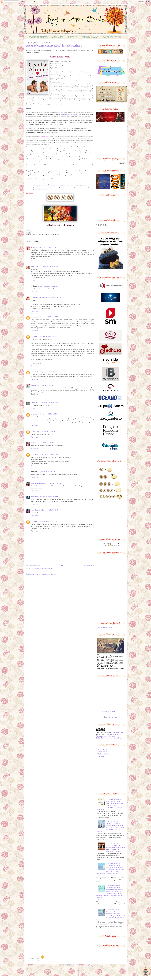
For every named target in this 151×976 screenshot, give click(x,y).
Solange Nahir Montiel (38, 483)
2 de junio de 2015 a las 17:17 (44, 443)
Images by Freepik (62, 965)
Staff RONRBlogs (117, 732)
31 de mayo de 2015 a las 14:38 (48, 402)
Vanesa (33, 372)
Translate (116, 545)
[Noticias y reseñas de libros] (110, 717)
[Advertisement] (111, 139)
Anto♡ (33, 247)
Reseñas (72, 37)
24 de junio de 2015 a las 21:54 (47, 521)
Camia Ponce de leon (38, 297)
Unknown (34, 317)
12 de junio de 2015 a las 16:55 (48, 496)
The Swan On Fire (103, 754)
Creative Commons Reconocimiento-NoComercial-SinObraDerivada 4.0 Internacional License (109, 736)
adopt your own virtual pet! (109, 711)
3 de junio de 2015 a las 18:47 (46, 471)
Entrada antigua (89, 565)
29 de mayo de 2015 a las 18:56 (48, 317)
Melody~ (34, 385)
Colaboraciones (112, 37)
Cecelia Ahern (38, 234)
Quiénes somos (90, 37)
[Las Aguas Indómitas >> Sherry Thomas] (97, 188)
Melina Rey (34, 266)
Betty (32, 443)
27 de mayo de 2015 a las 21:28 (46, 247)
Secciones (57, 37)
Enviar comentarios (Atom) (43, 568)
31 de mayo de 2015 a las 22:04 (48, 414)
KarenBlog (34, 510)
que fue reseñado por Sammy (69, 114)
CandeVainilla (35, 431)
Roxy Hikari (34, 454)
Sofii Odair (34, 496)
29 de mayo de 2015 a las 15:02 (55, 297)
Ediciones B (48, 234)
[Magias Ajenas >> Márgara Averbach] (107, 188)
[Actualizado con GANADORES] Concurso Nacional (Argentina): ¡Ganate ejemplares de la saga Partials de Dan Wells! (115, 847)
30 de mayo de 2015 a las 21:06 (47, 385)
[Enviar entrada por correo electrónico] (28, 232)
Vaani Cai (34, 402)
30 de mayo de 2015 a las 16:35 (47, 372)
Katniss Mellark (102, 749)
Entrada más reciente (33, 565)
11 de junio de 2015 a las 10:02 (55, 483)
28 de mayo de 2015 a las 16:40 (49, 266)
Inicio (61, 565)
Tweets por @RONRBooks (104, 627)
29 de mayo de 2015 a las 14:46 (47, 286)
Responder (34, 261)
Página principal (38, 37)
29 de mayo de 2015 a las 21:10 (48, 336)
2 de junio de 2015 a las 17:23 (48, 454)
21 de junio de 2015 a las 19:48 (48, 510)
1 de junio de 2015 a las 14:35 (49, 431)
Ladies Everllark (103, 752)
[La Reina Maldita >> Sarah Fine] (118, 188)
